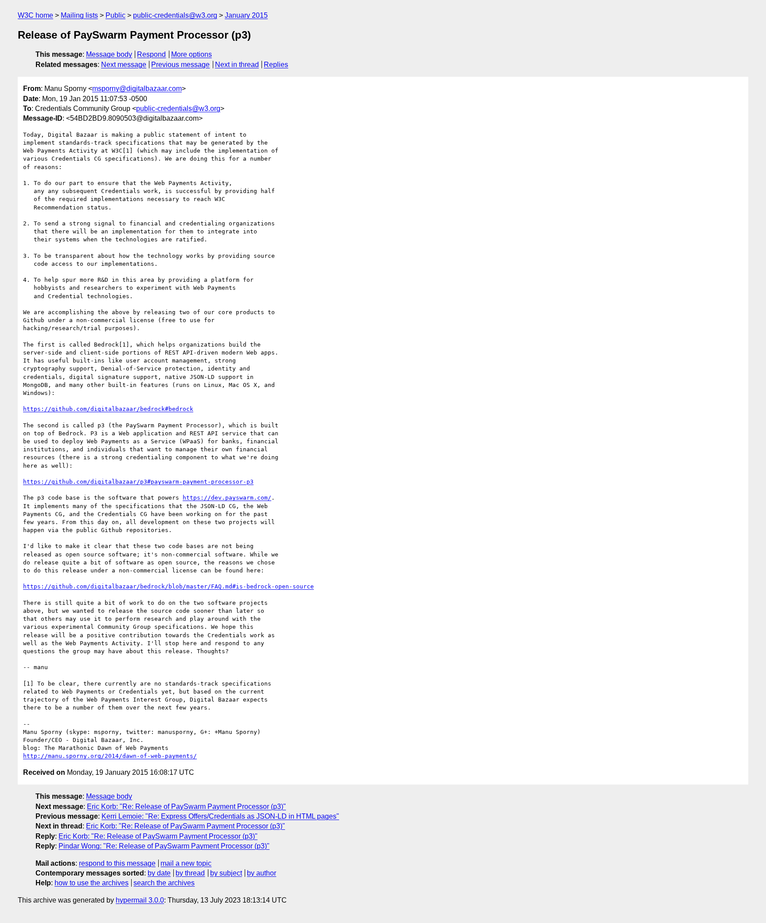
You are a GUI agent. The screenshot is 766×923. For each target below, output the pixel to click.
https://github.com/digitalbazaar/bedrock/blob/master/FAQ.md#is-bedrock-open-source (168, 586)
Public (115, 15)
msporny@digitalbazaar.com (137, 88)
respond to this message (117, 863)
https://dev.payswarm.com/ (227, 497)
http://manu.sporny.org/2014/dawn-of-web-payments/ (110, 756)
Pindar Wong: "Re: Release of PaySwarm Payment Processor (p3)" (164, 846)
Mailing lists (79, 15)
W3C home (35, 15)
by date (159, 873)
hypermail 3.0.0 (140, 900)
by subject (226, 873)
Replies (276, 64)
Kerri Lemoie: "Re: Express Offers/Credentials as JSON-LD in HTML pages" (220, 816)
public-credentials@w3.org (175, 15)
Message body (109, 54)
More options (191, 54)
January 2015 (246, 15)
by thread (190, 873)
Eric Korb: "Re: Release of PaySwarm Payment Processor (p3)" (186, 806)
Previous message (180, 64)
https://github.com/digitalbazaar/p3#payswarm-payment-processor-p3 (138, 481)
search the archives (164, 883)
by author (261, 873)
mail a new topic (185, 863)
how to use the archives (92, 883)
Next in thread (237, 64)
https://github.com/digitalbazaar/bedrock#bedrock (108, 409)
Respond (151, 54)
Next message (123, 64)
